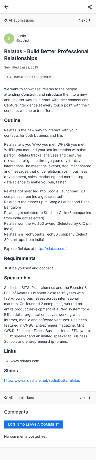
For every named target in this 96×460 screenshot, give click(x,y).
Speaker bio (17, 277)
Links (10, 351)
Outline (12, 120)
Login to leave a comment (33, 424)
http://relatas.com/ (51, 248)
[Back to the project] (5, 6)
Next (83, 20)
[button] (90, 7)
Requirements (20, 258)
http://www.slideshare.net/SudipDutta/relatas (42, 380)
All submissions (21, 20)
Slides (11, 370)
